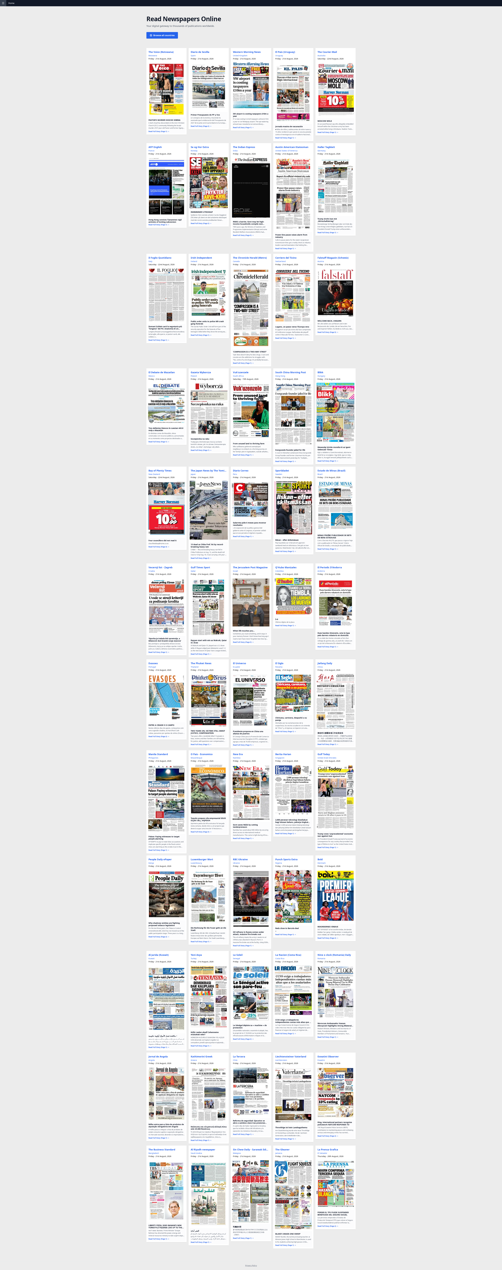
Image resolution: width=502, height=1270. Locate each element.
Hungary (321, 376)
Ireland (194, 261)
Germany (322, 150)
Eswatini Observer (328, 1056)
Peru (235, 474)
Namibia (236, 758)
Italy (150, 261)
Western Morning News (247, 52)
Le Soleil (238, 954)
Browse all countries (164, 35)
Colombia (279, 571)
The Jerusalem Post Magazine (250, 567)
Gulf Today (324, 754)
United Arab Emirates (327, 758)
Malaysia (237, 1153)
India (235, 150)
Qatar (193, 571)
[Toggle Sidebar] (3, 3)
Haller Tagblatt (326, 147)
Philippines (153, 758)
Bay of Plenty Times (160, 470)
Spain (193, 55)
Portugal (152, 667)
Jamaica (278, 1153)
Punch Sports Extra (286, 859)
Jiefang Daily (325, 663)
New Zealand (154, 474)
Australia (321, 55)
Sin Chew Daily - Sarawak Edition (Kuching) (251, 1149)
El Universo (239, 663)
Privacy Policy (251, 1265)
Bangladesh (154, 1153)
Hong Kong (280, 376)
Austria (321, 261)
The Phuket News (201, 663)
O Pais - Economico (202, 754)
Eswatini (321, 1060)
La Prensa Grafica (328, 1149)
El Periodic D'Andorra (330, 567)
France (151, 150)
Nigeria (278, 863)
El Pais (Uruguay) (285, 52)
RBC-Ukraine (240, 859)
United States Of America (286, 150)
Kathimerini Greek (201, 1056)
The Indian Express (244, 147)
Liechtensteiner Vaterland (290, 1056)
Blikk (320, 372)
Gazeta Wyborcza (201, 372)
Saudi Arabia (196, 1153)
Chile (235, 1060)
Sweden (278, 474)
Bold (320, 859)
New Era (238, 754)
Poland (194, 376)
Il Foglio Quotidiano (160, 257)
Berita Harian (283, 754)
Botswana (153, 55)
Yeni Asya (196, 954)
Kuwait (152, 958)
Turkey (193, 958)
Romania (321, 958)
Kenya (151, 863)
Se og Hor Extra (200, 147)
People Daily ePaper (160, 859)
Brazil (320, 474)
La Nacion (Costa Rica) (288, 954)
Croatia (152, 571)
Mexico (152, 376)
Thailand (194, 667)
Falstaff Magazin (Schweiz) (333, 257)
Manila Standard (158, 754)
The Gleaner (282, 1149)
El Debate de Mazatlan (162, 372)
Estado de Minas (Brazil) (331, 470)
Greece (194, 1060)
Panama (278, 667)
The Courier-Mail (327, 52)
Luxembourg (196, 863)
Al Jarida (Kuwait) (159, 954)
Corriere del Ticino (285, 257)
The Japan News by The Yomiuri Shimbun (209, 470)
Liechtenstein (281, 1060)
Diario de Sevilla (200, 52)
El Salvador (322, 1153)
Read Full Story (158, 131)
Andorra (321, 571)
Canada (236, 261)
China (320, 667)
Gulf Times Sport (200, 567)
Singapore (279, 758)
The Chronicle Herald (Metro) (250, 257)
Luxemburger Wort (202, 859)
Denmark (322, 863)
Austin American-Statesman (291, 147)
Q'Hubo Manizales (285, 567)
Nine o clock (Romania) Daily (334, 954)
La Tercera (239, 1056)
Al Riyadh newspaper (203, 1149)
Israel (235, 571)
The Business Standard (162, 1149)
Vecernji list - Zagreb (160, 567)
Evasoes (153, 663)
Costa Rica (279, 958)
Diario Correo (240, 470)
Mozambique (196, 758)
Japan (193, 474)
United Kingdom (240, 55)
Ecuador (236, 667)
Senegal (236, 958)
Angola (152, 1060)
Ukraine (236, 863)
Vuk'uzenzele (241, 372)
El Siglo (279, 663)
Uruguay (279, 55)
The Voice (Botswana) (161, 52)
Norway (194, 150)
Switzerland (280, 261)
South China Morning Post (290, 372)
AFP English (155, 147)
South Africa (238, 376)
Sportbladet (282, 470)
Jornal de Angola (158, 1056)
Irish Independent (201, 257)
